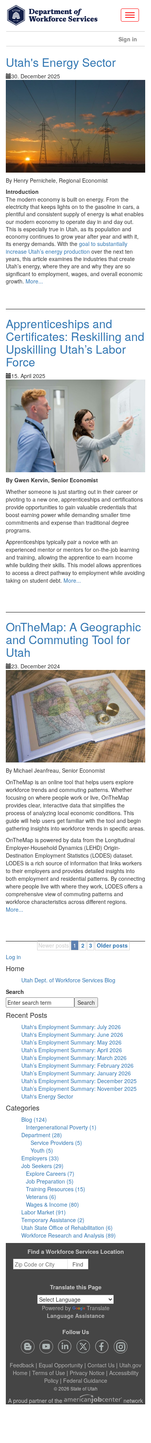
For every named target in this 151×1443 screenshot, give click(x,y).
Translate (98, 1308)
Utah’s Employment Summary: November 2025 (79, 1088)
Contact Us (101, 1365)
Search (15, 991)
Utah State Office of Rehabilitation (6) (67, 1227)
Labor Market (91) (43, 1212)
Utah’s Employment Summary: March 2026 (74, 1057)
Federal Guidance (85, 1380)
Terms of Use (48, 1373)
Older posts (112, 945)
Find (77, 1264)
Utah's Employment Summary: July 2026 (71, 1027)
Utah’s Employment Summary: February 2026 (77, 1065)
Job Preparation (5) (50, 1181)
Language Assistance (76, 1315)
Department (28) (41, 1135)
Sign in (130, 41)
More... (34, 281)
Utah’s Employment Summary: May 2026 (71, 1042)
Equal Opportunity (61, 1365)
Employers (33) (40, 1158)
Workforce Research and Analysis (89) (68, 1235)
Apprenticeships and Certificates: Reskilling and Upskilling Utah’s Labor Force (75, 342)
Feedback (22, 1365)
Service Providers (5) (56, 1142)
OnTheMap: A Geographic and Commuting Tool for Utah (73, 639)
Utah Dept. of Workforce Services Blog (68, 980)
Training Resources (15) (55, 1189)
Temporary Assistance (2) (52, 1220)
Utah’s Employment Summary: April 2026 (71, 1050)
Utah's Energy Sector (61, 62)
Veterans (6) (41, 1197)
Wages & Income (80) (52, 1204)
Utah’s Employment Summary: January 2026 (76, 1073)
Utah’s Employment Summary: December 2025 (79, 1081)
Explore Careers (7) (50, 1173)
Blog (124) (34, 1119)
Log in (13, 957)
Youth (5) (42, 1150)
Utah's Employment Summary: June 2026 (72, 1034)
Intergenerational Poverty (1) (61, 1127)
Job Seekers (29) (42, 1166)
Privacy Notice (87, 1373)
